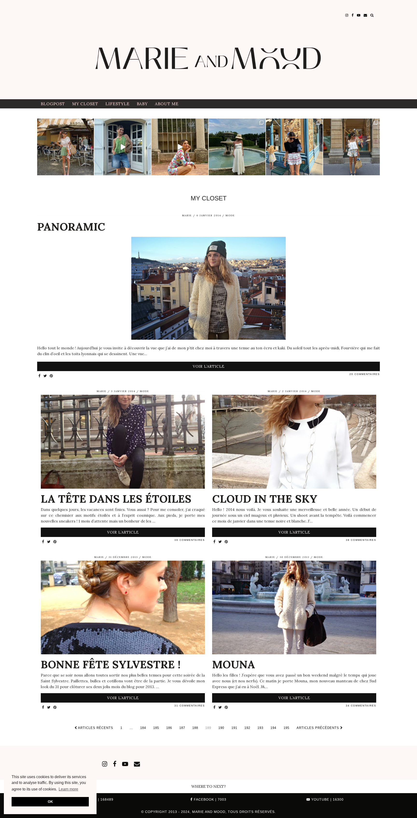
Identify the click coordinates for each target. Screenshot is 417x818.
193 (260, 728)
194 (273, 728)
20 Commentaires (364, 374)
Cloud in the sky (264, 499)
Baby (142, 103)
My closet (85, 103)
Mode (230, 215)
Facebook (209, 799)
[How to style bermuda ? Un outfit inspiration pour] (122, 147)
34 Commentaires (361, 705)
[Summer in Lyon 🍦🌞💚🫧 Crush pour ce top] (65, 147)
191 (234, 728)
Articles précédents (318, 728)
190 (221, 728)
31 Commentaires (189, 705)
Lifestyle (117, 103)
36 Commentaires (189, 540)
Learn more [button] (68, 789)
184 (143, 728)
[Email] (365, 15)
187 (182, 728)
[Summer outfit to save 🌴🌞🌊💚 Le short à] (351, 147)
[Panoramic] (208, 289)
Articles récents (95, 728)
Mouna (233, 664)
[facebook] (353, 15)
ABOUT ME (167, 103)
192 (247, 728)
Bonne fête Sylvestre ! (111, 664)
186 (169, 728)
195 (286, 728)
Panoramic (71, 226)
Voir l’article (208, 366)
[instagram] (346, 15)
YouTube (327, 799)
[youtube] (358, 15)
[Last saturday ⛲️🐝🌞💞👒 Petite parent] (237, 147)
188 (195, 728)
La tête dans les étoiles (116, 499)
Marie (187, 215)
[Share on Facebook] (39, 376)
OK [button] (50, 802)
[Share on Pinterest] (52, 376)
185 (156, 728)
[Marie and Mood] (208, 49)
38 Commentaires (361, 540)
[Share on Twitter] (45, 376)
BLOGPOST (53, 103)
